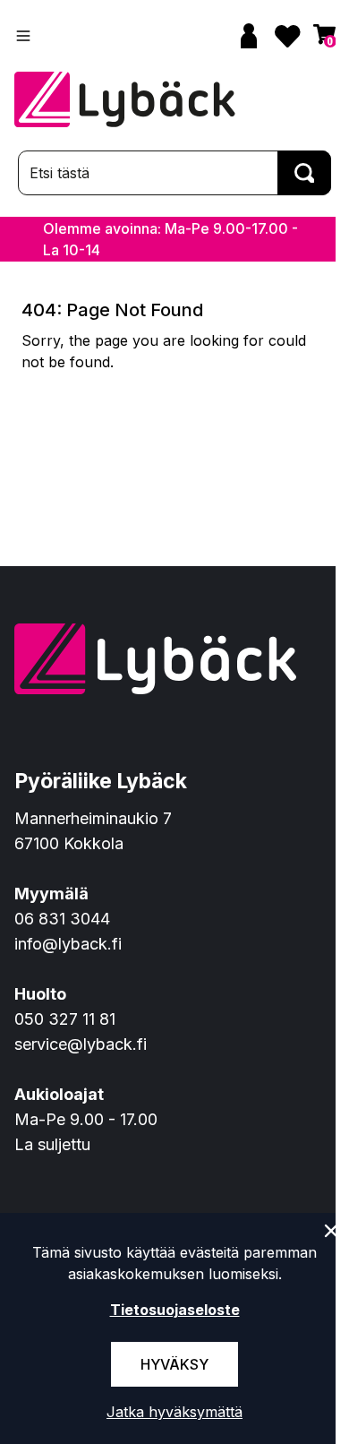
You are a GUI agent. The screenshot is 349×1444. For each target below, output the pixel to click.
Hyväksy (174, 1364)
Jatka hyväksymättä (174, 1412)
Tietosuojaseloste (175, 1310)
